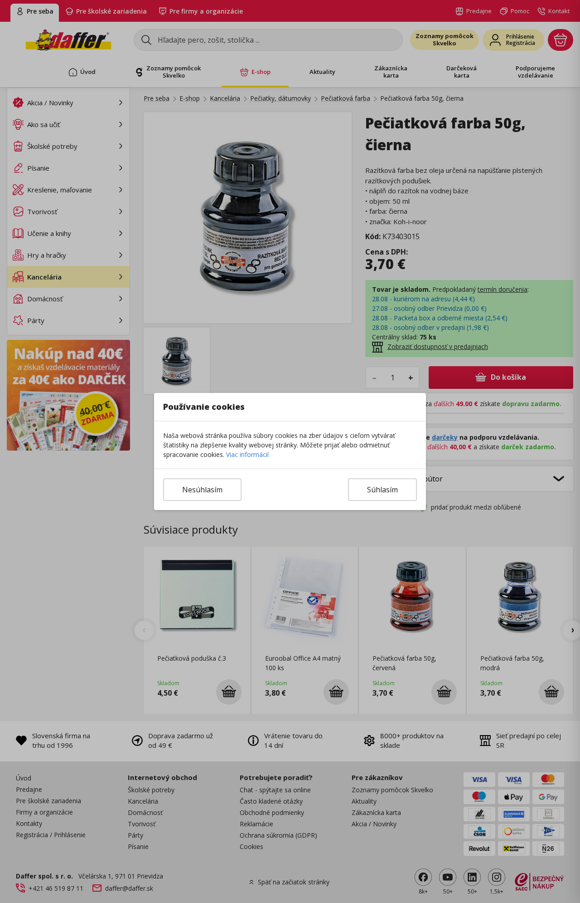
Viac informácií (247, 454)
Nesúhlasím (202, 490)
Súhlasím (382, 490)
